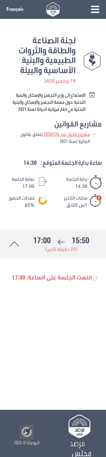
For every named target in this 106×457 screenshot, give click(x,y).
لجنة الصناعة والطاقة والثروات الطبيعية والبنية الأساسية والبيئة (47, 55)
